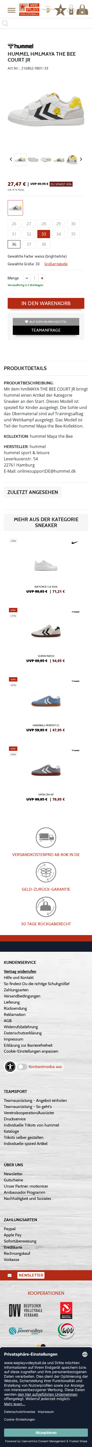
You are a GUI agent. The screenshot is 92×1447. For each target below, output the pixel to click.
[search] (46, 23)
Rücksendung (15, 1008)
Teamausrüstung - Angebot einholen (35, 1100)
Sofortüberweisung (20, 1241)
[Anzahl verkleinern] (27, 278)
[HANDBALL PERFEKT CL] (46, 707)
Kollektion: (16, 436)
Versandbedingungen (22, 996)
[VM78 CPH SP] (46, 776)
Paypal (10, 1228)
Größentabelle (56, 264)
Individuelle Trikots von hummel (31, 1125)
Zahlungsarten (16, 989)
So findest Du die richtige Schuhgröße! (37, 983)
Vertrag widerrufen (20, 971)
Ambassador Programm (24, 1192)
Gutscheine (13, 1180)
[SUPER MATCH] (46, 637)
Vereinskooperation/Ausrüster (29, 1112)
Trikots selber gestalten (23, 1137)
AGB (8, 1020)
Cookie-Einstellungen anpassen (31, 1051)
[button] (11, 10)
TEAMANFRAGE (46, 330)
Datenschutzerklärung (23, 1033)
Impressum (13, 1039)
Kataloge (11, 1131)
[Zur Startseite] (34, 9)
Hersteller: (16, 446)
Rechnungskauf (17, 1253)
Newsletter (13, 1173)
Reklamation (15, 1014)
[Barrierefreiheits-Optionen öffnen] (10, 1066)
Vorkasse (11, 1259)
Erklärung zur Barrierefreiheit (28, 1045)
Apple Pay (12, 1234)
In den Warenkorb (46, 303)
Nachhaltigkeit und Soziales (27, 1198)
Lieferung (12, 1002)
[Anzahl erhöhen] (42, 278)
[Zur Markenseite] (20, 47)
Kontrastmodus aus (45, 1066)
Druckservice (15, 1118)
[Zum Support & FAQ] (60, 9)
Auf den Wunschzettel (48, 322)
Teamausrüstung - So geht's (28, 1106)
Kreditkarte (13, 1247)
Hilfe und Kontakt (18, 977)
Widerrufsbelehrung (21, 1026)
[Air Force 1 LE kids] (46, 568)
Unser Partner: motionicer (26, 1186)
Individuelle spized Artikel (26, 1143)
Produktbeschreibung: (29, 383)
